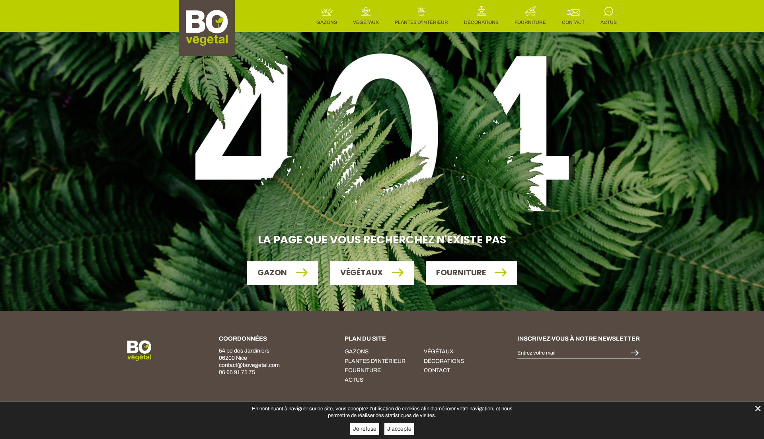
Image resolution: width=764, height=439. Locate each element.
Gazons (356, 352)
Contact (437, 370)
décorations (444, 361)
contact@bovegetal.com (249, 365)
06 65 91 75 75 (237, 372)
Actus (354, 380)
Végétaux (362, 272)
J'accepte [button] (399, 429)
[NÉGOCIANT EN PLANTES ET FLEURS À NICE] (139, 350)
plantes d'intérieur (375, 361)
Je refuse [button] (364, 429)
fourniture (461, 272)
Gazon (272, 272)
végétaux (439, 352)
